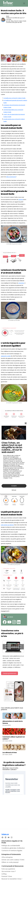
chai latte (21, 283)
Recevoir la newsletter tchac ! (12, 879)
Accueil (8, 21)
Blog (12, 21)
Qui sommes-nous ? (9, 871)
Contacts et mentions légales (12, 850)
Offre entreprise (7, 857)
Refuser (14, 490)
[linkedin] (19, 622)
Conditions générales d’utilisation (13, 848)
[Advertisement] (14, 40)
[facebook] (5, 622)
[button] (25, 423)
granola (21, 199)
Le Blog (4, 874)
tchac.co (5, 834)
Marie (7, 16)
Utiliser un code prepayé (10, 862)
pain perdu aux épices (7, 525)
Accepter (14, 486)
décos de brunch (11, 177)
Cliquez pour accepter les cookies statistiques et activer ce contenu (13, 646)
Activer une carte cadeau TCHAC (13, 860)
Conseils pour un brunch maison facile (14, 98)
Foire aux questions (8, 869)
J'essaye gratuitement (9, 673)
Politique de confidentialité (11, 846)
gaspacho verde (6, 356)
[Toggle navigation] (24, 3)
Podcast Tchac (7, 876)
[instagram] (14, 622)
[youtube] (9, 622)
